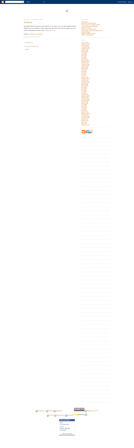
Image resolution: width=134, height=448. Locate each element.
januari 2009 (84, 102)
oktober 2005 (84, 45)
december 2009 (85, 117)
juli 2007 (83, 76)
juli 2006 (83, 58)
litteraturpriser (32, 34)
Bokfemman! (84, 22)
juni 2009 (83, 109)
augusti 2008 (84, 94)
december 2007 (85, 83)
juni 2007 (83, 74)
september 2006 (85, 61)
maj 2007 (83, 73)
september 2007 (85, 78)
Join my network (67, 433)
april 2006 (84, 54)
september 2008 (85, 96)
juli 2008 (83, 93)
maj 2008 (83, 90)
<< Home (26, 49)
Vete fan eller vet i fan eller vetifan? (90, 24)
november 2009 (85, 116)
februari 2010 (84, 120)
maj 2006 (83, 55)
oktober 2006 (84, 63)
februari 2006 (84, 51)
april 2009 (84, 106)
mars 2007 (84, 70)
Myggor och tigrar (86, 27)
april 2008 (84, 89)
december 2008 (85, 100)
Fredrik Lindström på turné (88, 33)
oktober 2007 (84, 80)
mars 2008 (84, 87)
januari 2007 (84, 67)
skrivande (63, 430)
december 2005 (85, 48)
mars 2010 (84, 122)
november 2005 (85, 47)
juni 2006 (83, 57)
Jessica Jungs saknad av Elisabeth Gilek (91, 30)
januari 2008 (84, 84)
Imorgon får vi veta (50, 30)
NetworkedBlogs (65, 420)
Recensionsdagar (85, 32)
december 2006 (85, 65)
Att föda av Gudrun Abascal (88, 23)
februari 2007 (84, 68)
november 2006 (85, 64)
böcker (62, 428)
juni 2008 (83, 91)
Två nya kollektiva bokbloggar (89, 26)
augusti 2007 (84, 77)
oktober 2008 (84, 97)
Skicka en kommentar (31, 46)
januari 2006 (84, 50)
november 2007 (85, 81)
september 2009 (85, 113)
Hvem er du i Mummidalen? (88, 29)
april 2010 (84, 123)
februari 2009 (84, 103)
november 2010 (85, 125)
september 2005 (85, 44)
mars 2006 (84, 52)
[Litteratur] (49, 410)
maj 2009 (83, 107)
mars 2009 (84, 104)
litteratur (67, 428)
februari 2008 (84, 86)
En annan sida (64, 424)
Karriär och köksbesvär (87, 35)
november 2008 (85, 99)
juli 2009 (83, 110)
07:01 (38, 37)
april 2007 (84, 71)
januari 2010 (84, 119)
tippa (59, 26)
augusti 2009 (84, 112)
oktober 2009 (84, 115)
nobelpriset (40, 34)
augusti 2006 (84, 60)
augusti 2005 (84, 42)
